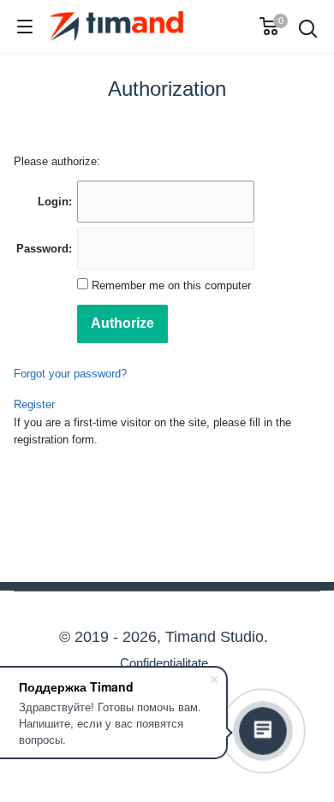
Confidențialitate (164, 663)
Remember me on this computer (169, 285)
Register (34, 404)
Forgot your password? (70, 373)
